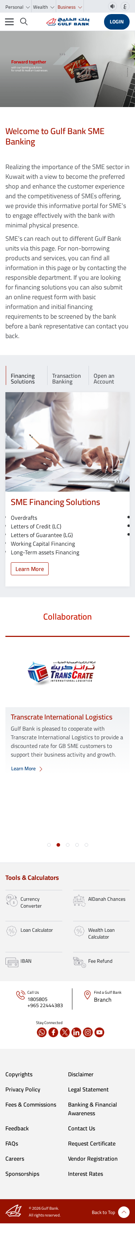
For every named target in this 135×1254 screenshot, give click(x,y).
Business (67, 7)
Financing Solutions (23, 377)
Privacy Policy (22, 1089)
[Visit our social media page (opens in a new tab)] (42, 1032)
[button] (49, 845)
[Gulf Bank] (68, 21)
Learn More (29, 568)
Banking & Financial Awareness (92, 1108)
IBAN (26, 961)
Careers (14, 1158)
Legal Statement (88, 1089)
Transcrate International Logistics (61, 716)
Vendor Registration (93, 1158)
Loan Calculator (37, 930)
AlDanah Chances (107, 899)
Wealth (41, 7)
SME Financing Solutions (55, 502)
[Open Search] (24, 21)
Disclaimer (81, 1074)
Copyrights (18, 1074)
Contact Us (81, 1128)
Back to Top (103, 1212)
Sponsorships (22, 1173)
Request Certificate (92, 1143)
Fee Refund (100, 961)
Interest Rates (85, 1173)
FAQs (11, 1143)
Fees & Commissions (30, 1104)
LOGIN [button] (117, 21)
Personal (14, 7)
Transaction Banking (66, 377)
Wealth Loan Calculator (101, 933)
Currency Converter (31, 902)
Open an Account (104, 377)
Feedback (17, 1128)
